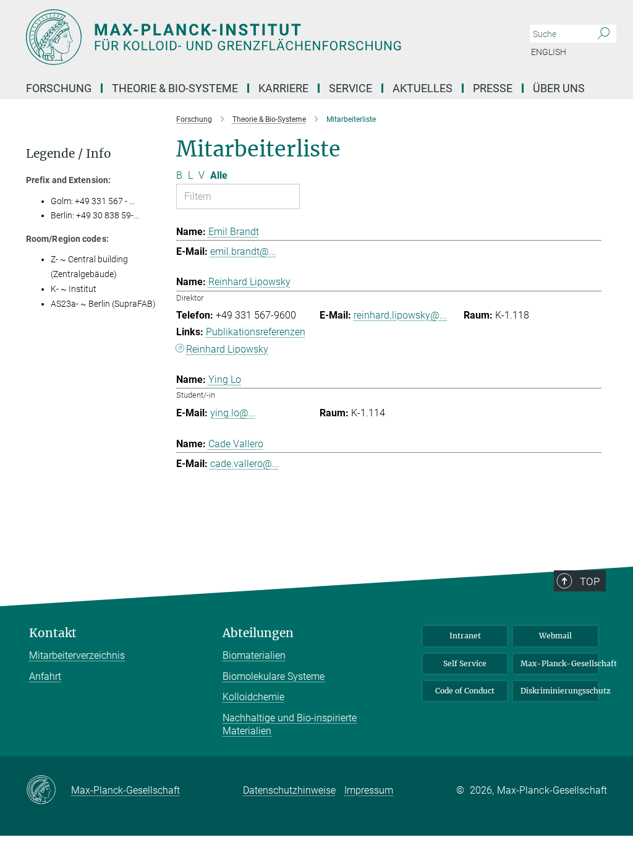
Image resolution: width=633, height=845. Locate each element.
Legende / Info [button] (68, 154)
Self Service (464, 663)
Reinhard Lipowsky (227, 349)
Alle (218, 175)
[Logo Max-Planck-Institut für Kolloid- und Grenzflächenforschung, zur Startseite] (258, 37)
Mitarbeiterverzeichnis (77, 655)
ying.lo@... (233, 413)
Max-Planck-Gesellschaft (559, 663)
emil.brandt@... (243, 251)
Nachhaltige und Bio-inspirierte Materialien (290, 724)
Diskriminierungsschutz (559, 690)
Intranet (465, 635)
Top (590, 581)
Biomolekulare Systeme (274, 676)
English (548, 52)
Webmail (555, 635)
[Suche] (603, 34)
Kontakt (53, 633)
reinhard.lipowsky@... (400, 315)
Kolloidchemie (253, 697)
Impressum (368, 790)
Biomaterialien (254, 655)
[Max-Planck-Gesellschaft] (48, 790)
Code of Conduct (465, 690)
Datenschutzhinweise (289, 790)
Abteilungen (258, 633)
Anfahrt (45, 676)
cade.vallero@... (244, 464)
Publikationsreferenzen (255, 332)
